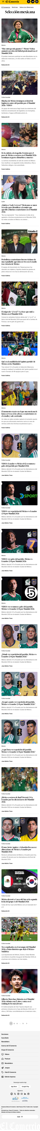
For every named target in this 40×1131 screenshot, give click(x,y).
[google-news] (28, 1094)
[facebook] (12, 1094)
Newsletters (5, 1042)
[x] (15, 1094)
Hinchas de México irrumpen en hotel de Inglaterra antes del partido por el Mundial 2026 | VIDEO (18, 103)
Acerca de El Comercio (9, 1046)
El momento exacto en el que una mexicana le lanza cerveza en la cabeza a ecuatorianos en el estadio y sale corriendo (19, 413)
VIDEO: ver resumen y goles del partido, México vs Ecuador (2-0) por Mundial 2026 (17, 607)
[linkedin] (25, 1094)
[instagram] (18, 1094)
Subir (18, 1117)
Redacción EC (5, 65)
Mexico (3, 45)
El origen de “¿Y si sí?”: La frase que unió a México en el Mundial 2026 (17, 312)
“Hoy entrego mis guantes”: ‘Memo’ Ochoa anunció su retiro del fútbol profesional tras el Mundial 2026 (19, 50)
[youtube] (22, 1094)
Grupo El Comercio (7, 1050)
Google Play (25, 1086)
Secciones (4, 1034)
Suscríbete (5, 1038)
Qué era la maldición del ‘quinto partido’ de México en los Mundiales (18, 362)
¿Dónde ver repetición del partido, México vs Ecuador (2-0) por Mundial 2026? (19, 655)
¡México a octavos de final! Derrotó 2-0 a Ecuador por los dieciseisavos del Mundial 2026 (17, 799)
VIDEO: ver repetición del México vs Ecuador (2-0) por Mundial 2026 (19, 512)
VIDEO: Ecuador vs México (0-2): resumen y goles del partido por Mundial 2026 (18, 464)
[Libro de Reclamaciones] (24, 1099)
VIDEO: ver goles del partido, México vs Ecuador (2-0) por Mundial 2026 (16, 560)
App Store (14, 1086)
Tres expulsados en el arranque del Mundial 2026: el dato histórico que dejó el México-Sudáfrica (18, 949)
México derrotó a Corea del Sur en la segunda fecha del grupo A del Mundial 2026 (19, 900)
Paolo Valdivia (5, 169)
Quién (3, 201)
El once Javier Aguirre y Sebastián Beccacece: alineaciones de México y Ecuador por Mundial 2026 (19, 849)
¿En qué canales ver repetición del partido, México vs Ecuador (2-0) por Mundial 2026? (18, 702)
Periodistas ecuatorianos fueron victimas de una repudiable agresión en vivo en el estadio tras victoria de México (19, 261)
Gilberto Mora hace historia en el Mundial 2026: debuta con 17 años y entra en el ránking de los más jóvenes (17, 1001)
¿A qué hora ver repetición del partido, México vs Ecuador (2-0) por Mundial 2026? (18, 750)
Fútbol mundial (5, 97)
